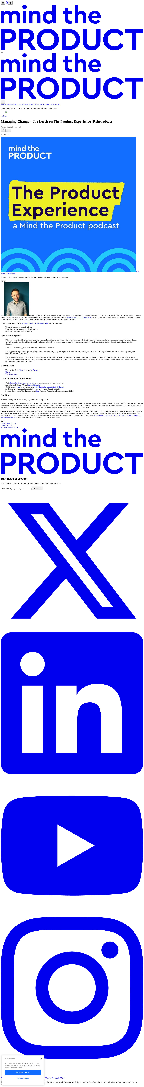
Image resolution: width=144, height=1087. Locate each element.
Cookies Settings (23, 1078)
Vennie (57, 104)
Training (39, 104)
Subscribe (36, 489)
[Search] (6, 3)
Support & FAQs (58, 1078)
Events (32, 104)
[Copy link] (3, 130)
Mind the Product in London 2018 (79, 317)
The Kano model (11, 374)
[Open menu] (3, 3)
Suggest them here (34, 385)
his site (21, 370)
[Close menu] (3, 101)
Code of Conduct (46, 1078)
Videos (26, 104)
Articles (4, 104)
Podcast (3, 116)
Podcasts (19, 104)
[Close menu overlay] (2, 52)
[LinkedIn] (72, 774)
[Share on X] (6, 130)
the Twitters (34, 370)
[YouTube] (72, 916)
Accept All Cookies (22, 1072)
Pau (37, 391)
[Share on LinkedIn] (8, 130)
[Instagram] (72, 1058)
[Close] (41, 1058)
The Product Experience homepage (21, 383)
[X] (72, 631)
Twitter (17, 387)
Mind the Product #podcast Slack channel (49, 387)
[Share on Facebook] (10, 130)
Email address (6, 489)
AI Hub (11, 104)
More (3, 281)
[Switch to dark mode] (10, 3)
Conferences (48, 104)
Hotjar (7, 372)
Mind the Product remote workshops (35, 323)
